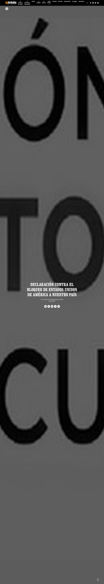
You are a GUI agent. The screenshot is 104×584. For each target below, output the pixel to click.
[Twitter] (90, 2)
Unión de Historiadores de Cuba (53, 299)
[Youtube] (95, 2)
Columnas (74, 1)
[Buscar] (87, 3)
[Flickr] (98, 3)
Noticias (60, 1)
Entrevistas (67, 1)
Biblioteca (81, 1)
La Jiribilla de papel (20, 3)
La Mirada (44, 2)
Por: (42, 299)
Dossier (55, 1)
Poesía (33, 1)
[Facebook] (93, 2)
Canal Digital (49, 2)
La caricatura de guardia (27, 3)
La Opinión (39, 2)
